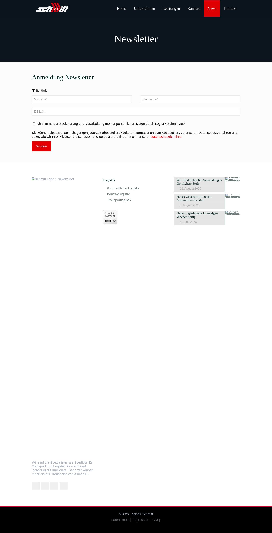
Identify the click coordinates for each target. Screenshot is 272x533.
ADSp (156, 520)
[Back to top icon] (254, 525)
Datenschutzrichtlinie (166, 136)
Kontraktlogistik (118, 194)
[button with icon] (36, 486)
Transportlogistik (119, 200)
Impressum (141, 520)
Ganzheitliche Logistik (123, 188)
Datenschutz (120, 520)
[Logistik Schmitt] (52, 8)
